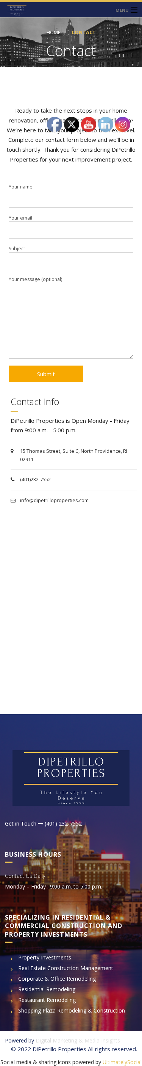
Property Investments (44, 957)
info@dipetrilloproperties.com (54, 500)
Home (54, 32)
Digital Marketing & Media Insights (78, 1040)
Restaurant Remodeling (47, 999)
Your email (20, 218)
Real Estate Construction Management (65, 968)
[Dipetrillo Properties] (71, 9)
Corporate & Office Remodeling (57, 978)
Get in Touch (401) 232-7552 (43, 823)
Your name (21, 187)
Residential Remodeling (46, 989)
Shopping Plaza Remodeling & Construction (71, 1010)
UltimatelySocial (122, 1062)
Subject (17, 248)
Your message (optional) (35, 279)
